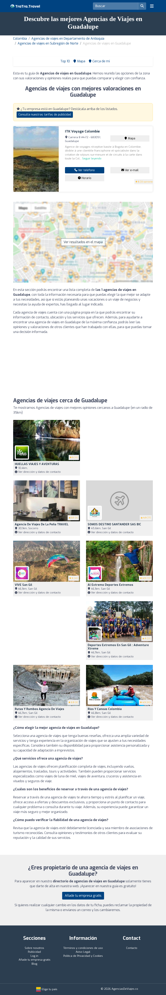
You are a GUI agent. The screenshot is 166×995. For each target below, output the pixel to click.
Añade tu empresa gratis (83, 895)
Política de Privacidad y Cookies (83, 956)
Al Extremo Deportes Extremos (110, 585)
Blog (34, 963)
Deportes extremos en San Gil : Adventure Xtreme (118, 647)
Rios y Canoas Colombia (105, 709)
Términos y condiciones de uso (83, 948)
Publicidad (34, 952)
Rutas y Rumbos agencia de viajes (39, 709)
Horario (86, 178)
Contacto (131, 948)
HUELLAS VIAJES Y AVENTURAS (37, 464)
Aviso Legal (83, 952)
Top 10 (65, 61)
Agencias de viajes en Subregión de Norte (48, 43)
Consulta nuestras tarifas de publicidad (44, 115)
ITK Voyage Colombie (82, 131)
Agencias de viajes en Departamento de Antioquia (67, 38)
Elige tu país (49, 989)
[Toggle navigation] (152, 6)
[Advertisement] (83, 366)
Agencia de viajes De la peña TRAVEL (41, 524)
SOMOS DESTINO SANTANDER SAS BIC (114, 524)
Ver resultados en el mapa (83, 242)
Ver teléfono (86, 170)
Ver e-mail (131, 170)
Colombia (20, 38)
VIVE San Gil (23, 585)
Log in (34, 956)
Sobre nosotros (34, 948)
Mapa (131, 138)
